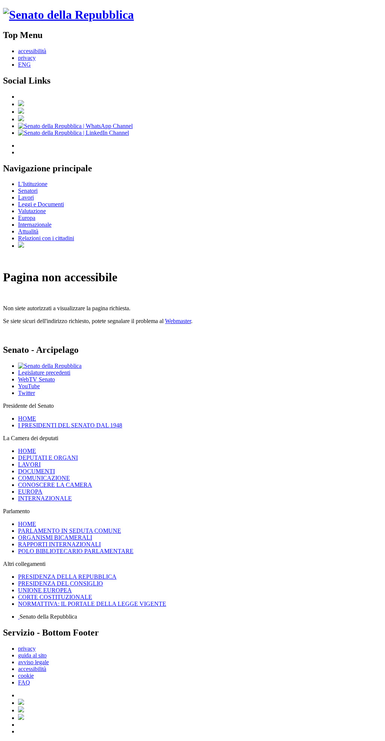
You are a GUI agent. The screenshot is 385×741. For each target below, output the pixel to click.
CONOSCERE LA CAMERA (55, 485)
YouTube (29, 386)
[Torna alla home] (68, 14)
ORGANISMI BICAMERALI (55, 537)
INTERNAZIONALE (45, 498)
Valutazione (32, 211)
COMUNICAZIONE (44, 478)
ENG (24, 64)
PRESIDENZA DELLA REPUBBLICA (67, 576)
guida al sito (32, 655)
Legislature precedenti (44, 372)
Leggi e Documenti (41, 204)
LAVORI (29, 464)
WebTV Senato (36, 379)
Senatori (28, 191)
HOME (27, 418)
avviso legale (33, 662)
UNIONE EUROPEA (45, 590)
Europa (26, 218)
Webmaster (178, 321)
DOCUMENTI (36, 471)
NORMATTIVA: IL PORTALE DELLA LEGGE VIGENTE (92, 604)
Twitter (26, 393)
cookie (26, 675)
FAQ (24, 682)
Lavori (26, 197)
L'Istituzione (32, 184)
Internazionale (35, 224)
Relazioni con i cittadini (46, 238)
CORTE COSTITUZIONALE (55, 597)
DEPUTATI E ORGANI (48, 457)
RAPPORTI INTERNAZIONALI (59, 544)
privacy (27, 58)
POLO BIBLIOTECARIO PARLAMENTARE (75, 551)
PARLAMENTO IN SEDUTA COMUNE (69, 531)
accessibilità (32, 51)
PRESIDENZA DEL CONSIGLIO (60, 583)
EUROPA (30, 491)
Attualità (28, 231)
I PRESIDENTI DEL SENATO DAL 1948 (70, 425)
